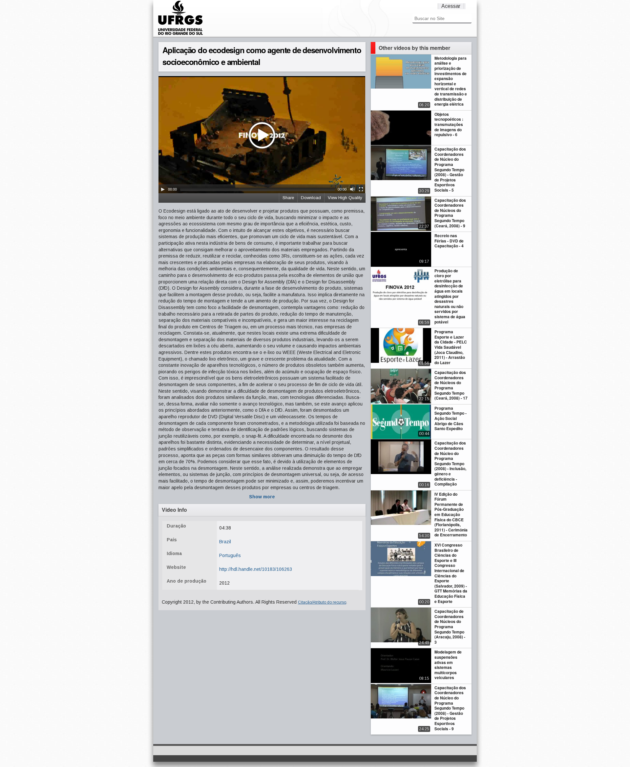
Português (230, 555)
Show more (262, 496)
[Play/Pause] (162, 189)
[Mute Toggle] (352, 189)
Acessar (450, 6)
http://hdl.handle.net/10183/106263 (255, 569)
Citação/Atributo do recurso (322, 602)
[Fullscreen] (361, 189)
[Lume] (180, 34)
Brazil (225, 541)
